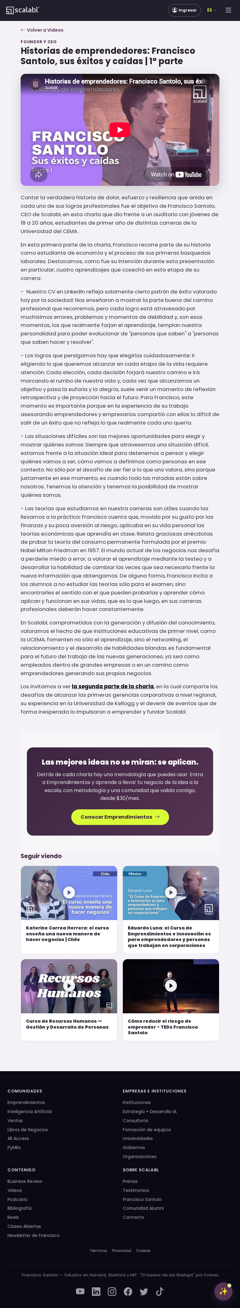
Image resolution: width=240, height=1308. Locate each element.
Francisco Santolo (142, 1199)
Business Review (25, 1181)
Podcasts (18, 1199)
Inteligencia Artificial (30, 1111)
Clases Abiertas (24, 1226)
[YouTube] (80, 1292)
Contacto (133, 1217)
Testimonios (136, 1190)
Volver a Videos (45, 30)
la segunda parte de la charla (113, 686)
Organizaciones (140, 1156)
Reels (13, 1217)
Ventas (15, 1120)
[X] (144, 1292)
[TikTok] (160, 1292)
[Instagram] (112, 1292)
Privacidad (121, 1250)
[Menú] (228, 10)
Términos (98, 1250)
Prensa (130, 1181)
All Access (18, 1138)
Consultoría (135, 1120)
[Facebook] (128, 1292)
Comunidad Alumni (143, 1208)
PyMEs (14, 1147)
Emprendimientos (26, 1102)
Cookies (143, 1250)
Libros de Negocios (28, 1130)
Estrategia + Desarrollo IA (150, 1111)
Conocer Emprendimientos (116, 817)
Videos (15, 1190)
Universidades (138, 1138)
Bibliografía (20, 1208)
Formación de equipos (147, 1130)
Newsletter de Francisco (34, 1235)
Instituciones (137, 1102)
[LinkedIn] (96, 1292)
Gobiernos (134, 1147)
